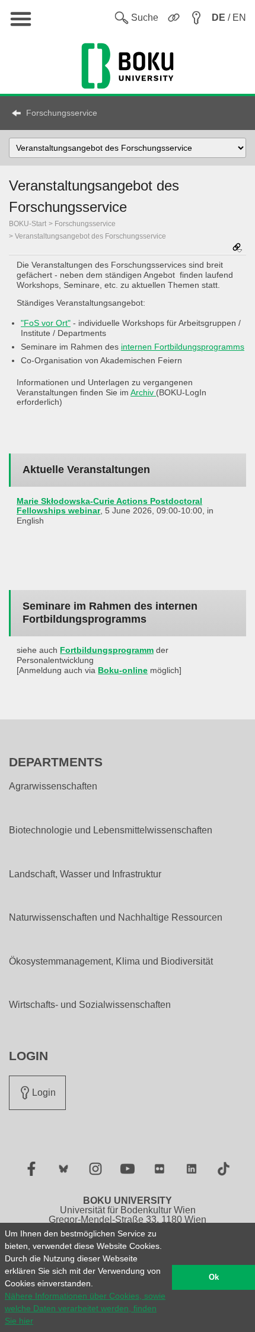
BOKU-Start (27, 224)
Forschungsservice (61, 113)
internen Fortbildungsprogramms (182, 346)
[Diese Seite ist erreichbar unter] (237, 248)
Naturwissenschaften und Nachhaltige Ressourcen (115, 917)
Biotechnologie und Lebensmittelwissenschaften (110, 830)
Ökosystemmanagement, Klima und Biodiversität (111, 961)
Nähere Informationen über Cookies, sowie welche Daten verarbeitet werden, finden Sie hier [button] (85, 1308)
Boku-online (123, 670)
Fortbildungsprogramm (107, 650)
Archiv (143, 392)
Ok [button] (214, 1277)
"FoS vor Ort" (46, 323)
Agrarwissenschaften (53, 786)
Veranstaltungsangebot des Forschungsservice (90, 236)
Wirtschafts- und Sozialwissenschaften (90, 1005)
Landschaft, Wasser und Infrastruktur (85, 874)
